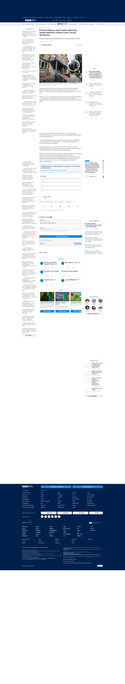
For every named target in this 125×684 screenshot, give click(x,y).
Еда (42, 503)
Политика (74, 497)
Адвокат (61, 201)
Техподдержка (25, 503)
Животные (43, 505)
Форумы (51, 17)
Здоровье (43, 507)
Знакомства (40, 17)
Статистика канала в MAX (28, 507)
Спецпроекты (90, 503)
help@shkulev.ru (31, 559)
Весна (42, 497)
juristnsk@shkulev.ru (51, 558)
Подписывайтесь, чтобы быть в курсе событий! (53, 170)
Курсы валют (75, 17)
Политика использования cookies (69, 559)
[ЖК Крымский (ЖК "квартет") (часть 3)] (42, 265)
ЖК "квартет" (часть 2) (72, 262)
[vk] (45, 516)
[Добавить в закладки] (77, 45)
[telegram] (42, 516)
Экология (89, 499)
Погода (46, 17)
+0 (76, 225)
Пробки (62, 20)
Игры (81, 17)
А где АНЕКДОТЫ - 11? (72, 280)
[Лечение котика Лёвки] (42, 273)
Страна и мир (90, 497)
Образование (61, 507)
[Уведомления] (99, 20)
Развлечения (75, 503)
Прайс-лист (24, 494)
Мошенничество (49, 201)
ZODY (84, 17)
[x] (55, 516)
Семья (73, 507)
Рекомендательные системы (68, 561)
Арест (56, 201)
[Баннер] (62, 24)
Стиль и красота (91, 494)
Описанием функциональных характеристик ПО (72, 553)
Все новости (29, 29)
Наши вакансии (25, 501)
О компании (25, 497)
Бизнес (42, 494)
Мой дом (60, 501)
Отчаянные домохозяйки (69, 271)
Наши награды (25, 499)
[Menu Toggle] (22, 20)
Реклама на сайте (26, 492)
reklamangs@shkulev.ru (67, 548)
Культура (60, 497)
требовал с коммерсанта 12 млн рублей (49, 160)
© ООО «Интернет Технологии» (28, 565)
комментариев (46, 45)
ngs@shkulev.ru (36, 557)
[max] (52, 516)
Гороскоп (69, 17)
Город (42, 499)
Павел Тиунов (47, 196)
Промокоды (33, 17)
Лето (59, 499)
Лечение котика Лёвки (51, 271)
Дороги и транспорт (45, 501)
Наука (59, 503)
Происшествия (75, 499)
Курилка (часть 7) (50, 280)
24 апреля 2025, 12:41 (43, 41)
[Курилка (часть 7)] (42, 282)
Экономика (89, 501)
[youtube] (59, 516)
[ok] (49, 516)
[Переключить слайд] (80, 296)
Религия (74, 505)
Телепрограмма (57, 17)
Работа (74, 501)
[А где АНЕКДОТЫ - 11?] (63, 282)
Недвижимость (26, 17)
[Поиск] (95, 20)
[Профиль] (102, 20)
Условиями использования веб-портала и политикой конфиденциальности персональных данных (81, 554)
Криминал (60, 494)
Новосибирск (68, 201)
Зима (59, 492)
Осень (73, 494)
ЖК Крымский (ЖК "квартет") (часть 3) (50, 263)
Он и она (74, 492)
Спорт (88, 492)
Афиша (64, 17)
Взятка (41, 201)
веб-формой (43, 559)
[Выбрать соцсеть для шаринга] (80, 45)
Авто (42, 492)
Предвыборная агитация (28, 505)
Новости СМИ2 (43, 252)
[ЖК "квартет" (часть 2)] (63, 265)
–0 (80, 225)
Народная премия (91, 505)
